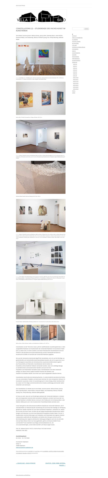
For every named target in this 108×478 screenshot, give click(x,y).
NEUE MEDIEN (75, 56)
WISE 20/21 (75, 79)
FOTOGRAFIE (19, 453)
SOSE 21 (75, 66)
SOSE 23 (75, 70)
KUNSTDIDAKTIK (76, 53)
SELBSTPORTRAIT (76, 60)
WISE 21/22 (75, 81)
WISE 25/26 (75, 89)
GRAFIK (74, 51)
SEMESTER (74, 62)
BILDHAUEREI (60, 451)
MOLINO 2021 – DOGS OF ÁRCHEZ (25, 463)
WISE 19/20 (75, 77)
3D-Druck (74, 35)
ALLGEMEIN (45, 451)
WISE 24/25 (75, 87)
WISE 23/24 (75, 85)
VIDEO (73, 92)
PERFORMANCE (76, 58)
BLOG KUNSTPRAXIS (20, 5)
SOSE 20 (75, 64)
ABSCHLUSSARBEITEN (77, 37)
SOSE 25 (75, 73)
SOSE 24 (75, 72)
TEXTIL (73, 91)
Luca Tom (37, 451)
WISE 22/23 (75, 83)
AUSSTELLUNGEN (53, 451)
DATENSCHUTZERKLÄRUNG (78, 47)
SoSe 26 (75, 75)
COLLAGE (74, 45)
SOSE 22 (29, 453)
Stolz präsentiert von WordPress (23, 475)
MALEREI (25, 453)
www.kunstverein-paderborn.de (24, 447)
